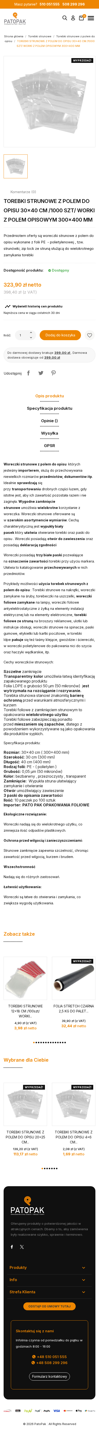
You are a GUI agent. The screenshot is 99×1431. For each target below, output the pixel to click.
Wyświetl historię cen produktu (33, 306)
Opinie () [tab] (49, 420)
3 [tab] (38, 1042)
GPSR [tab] (49, 445)
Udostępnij (28, 373)
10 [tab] (55, 1042)
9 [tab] (53, 1042)
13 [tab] (62, 1042)
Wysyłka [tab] (49, 433)
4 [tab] (41, 1042)
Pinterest (53, 373)
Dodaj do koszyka (60, 335)
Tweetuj (41, 373)
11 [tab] (58, 1042)
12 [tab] (60, 1042)
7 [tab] (48, 1042)
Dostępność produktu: (23, 270)
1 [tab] (34, 1042)
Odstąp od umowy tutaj (49, 1306)
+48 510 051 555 (51, 1357)
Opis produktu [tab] (49, 395)
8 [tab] (50, 1042)
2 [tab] (36, 1042)
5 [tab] (43, 1042)
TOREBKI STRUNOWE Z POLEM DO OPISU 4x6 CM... (74, 1137)
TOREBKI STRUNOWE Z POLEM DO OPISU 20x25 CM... (25, 1137)
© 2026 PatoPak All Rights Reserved (49, 1424)
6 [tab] (46, 1042)
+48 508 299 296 (51, 1362)
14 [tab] (65, 1042)
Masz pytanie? (37, 4)
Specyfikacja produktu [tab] (49, 408)
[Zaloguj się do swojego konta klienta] (73, 18)
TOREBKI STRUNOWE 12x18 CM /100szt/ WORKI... (25, 1011)
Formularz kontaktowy (49, 1376)
